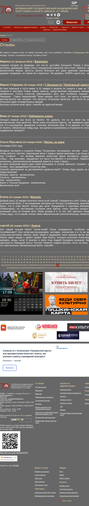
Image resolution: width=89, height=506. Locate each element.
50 (30, 259)
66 (74, 259)
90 (33, 262)
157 (7, 268)
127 (27, 265)
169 (41, 268)
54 (41, 259)
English (56, 18)
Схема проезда (40, 475)
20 (55, 257)
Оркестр (63, 396)
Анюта (35, 225)
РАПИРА (16, 465)
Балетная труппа (66, 403)
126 (24, 265)
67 (77, 259)
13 (36, 257)
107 (80, 262)
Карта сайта (67, 501)
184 (82, 268)
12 (33, 257)
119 (5, 265)
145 (77, 265)
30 (83, 257)
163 (24, 268)
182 (77, 268)
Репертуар (53, 27)
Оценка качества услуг (35, 40)
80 (5, 262)
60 (58, 259)
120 (7, 265)
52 (36, 259)
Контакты (38, 404)
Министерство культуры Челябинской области (30, 5)
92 (38, 262)
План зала (38, 478)
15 (41, 257)
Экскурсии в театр (41, 485)
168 (38, 268)
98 (55, 262)
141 (66, 265)
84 (16, 262)
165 (30, 268)
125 (21, 265)
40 (2, 259)
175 (57, 268)
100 (60, 262)
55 (44, 259)
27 (74, 257)
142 (69, 265)
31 (86, 257)
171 (46, 268)
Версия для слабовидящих (58, 22)
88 (27, 262)
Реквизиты (39, 390)
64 (69, 259)
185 (85, 268)
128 (30, 265)
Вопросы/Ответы (17, 40)
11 (30, 257)
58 (52, 259)
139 (60, 265)
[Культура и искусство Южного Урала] (39, 335)
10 (27, 257)
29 (80, 257)
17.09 (7, 292)
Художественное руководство (70, 393)
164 (27, 268)
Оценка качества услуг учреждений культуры (43, 408)
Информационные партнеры (44, 496)
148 (85, 265)
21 (58, 257)
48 (24, 259)
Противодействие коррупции (45, 417)
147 (82, 265)
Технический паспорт (42, 400)
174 (55, 268)
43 (10, 259)
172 (49, 268)
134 (46, 265)
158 (10, 268)
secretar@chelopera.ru (15, 399)
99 (58, 262)
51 (33, 259)
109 (85, 262)
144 (74, 265)
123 (16, 265)
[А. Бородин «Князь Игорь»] (21, 283)
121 (10, 265)
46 (19, 259)
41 (5, 259)
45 (16, 259)
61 (61, 259)
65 (72, 259)
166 (32, 268)
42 (8, 259)
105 (74, 262)
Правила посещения (42, 472)
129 (32, 265)
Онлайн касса (64, 486)
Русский (49, 18)
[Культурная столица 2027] (46, 327)
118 (2, 265)
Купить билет (66, 283)
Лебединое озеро (41, 116)
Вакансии (72, 22)
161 (18, 268)
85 (19, 262)
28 (77, 257)
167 (35, 268)
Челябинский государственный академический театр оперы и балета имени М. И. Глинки (22, 386)
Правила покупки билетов (69, 492)
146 (80, 265)
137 (55, 265)
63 (66, 259)
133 (44, 265)
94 (44, 262)
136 (52, 265)
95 (47, 262)
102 (66, 262)
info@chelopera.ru (6, 395)
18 (49, 257)
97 (52, 262)
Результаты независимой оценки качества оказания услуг (46, 413)
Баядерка (41, 61)
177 (63, 268)
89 (30, 262)
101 (63, 262)
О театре (7, 27)
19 (52, 257)
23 (63, 257)
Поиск (51, 22)
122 (13, 265)
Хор (61, 406)
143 (71, 265)
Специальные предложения (69, 496)
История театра (40, 387)
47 (22, 259)
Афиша (43, 27)
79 (2, 262)
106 (77, 262)
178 (66, 268)
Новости (65, 27)
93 (41, 262)
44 (13, 259)
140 (63, 265)
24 (66, 257)
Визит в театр (78, 27)
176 (60, 268)
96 (49, 262)
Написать (10, 368)
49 (27, 259)
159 (13, 268)
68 (80, 259)
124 (18, 265)
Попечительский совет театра (45, 492)
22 (61, 257)
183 (80, 268)
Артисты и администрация (25, 27)
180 (71, 268)
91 (36, 262)
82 (10, 262)
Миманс (63, 410)
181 (74, 268)
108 (82, 262)
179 (69, 268)
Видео (62, 475)
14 (38, 257)
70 (86, 259)
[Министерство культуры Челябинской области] (12, 327)
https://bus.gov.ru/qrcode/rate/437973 (14, 453)
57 (49, 259)
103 (69, 262)
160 (16, 268)
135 (49, 265)
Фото (61, 472)
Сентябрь (6, 296)
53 (38, 259)
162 (21, 268)
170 (44, 268)
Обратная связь (60, 30)
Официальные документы (44, 397)
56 (47, 259)
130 (35, 265)
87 (24, 262)
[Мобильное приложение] (68, 335)
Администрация (65, 390)
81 (8, 262)
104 (71, 262)
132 (41, 265)
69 (83, 259)
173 (52, 268)
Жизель (35, 196)
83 (13, 262)
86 (22, 262)
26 (72, 257)
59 (55, 259)
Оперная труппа (65, 400)
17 (47, 257)
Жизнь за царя (54, 142)
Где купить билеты (66, 489)
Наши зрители (40, 482)
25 (69, 257)
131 (38, 265)
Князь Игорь (4, 302)
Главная (3, 35)
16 (44, 257)
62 (63, 259)
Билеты (46, 30)
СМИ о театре (64, 478)
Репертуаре (79, 53)
